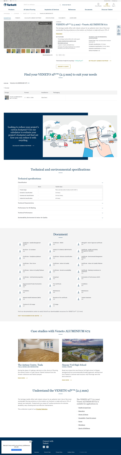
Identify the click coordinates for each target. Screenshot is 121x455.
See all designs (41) (48, 55)
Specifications (50, 18)
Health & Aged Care (84, 408)
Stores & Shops (83, 414)
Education (81, 411)
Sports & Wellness (84, 428)
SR (13, 1)
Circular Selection (41, 409)
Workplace (81, 425)
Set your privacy (16, 449)
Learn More (73, 18)
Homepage (7, 13)
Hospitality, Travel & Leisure (87, 418)
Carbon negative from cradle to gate (67, 41)
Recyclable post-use (63, 43)
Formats (17, 18)
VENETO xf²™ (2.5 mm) (29, 13)
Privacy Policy (59, 452)
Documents (62, 18)
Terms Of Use (47, 452)
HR (15, 1)
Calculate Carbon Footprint (32, 18)
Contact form (107, 1)
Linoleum (16, 13)
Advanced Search (66, 4)
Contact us (114, 1)
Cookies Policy (71, 452)
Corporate (36, 452)
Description (7, 18)
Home (80, 421)
